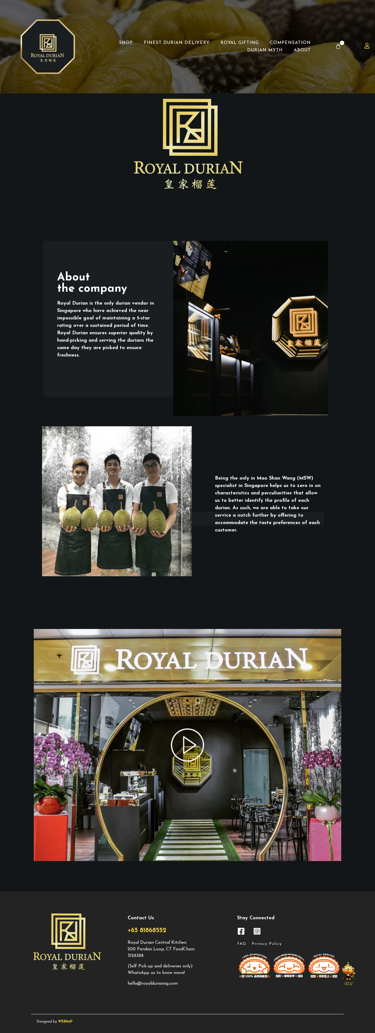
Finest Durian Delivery (176, 43)
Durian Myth (265, 50)
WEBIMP (65, 1021)
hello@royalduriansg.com (153, 983)
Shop (126, 43)
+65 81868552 (147, 931)
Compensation (290, 43)
